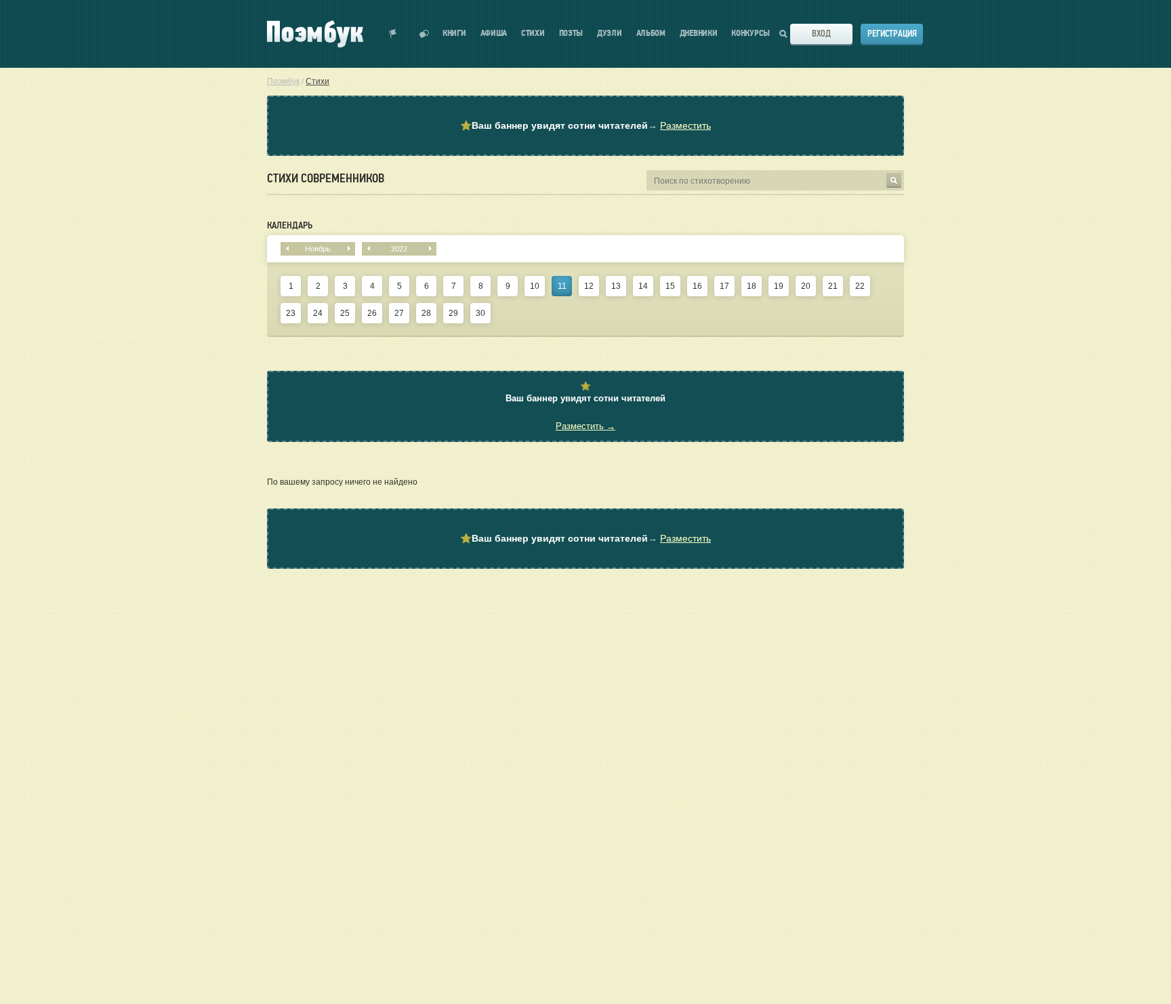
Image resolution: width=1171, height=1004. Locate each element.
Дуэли (609, 33)
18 (751, 286)
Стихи (533, 33)
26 (372, 313)
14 (643, 286)
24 (318, 313)
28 (426, 313)
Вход (821, 33)
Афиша (494, 33)
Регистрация (892, 33)
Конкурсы (750, 33)
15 (670, 286)
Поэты (571, 33)
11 (562, 286)
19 (778, 286)
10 (534, 286)
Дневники (699, 33)
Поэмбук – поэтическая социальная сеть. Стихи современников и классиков (315, 34)
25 (345, 313)
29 (453, 313)
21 (833, 286)
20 (805, 286)
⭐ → (585, 125)
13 (616, 286)
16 (697, 286)
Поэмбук (283, 81)
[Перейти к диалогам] (424, 34)
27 (399, 313)
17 (724, 286)
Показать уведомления (393, 34)
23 (290, 313)
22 (860, 286)
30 (480, 313)
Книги (454, 33)
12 (589, 286)
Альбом (650, 33)
